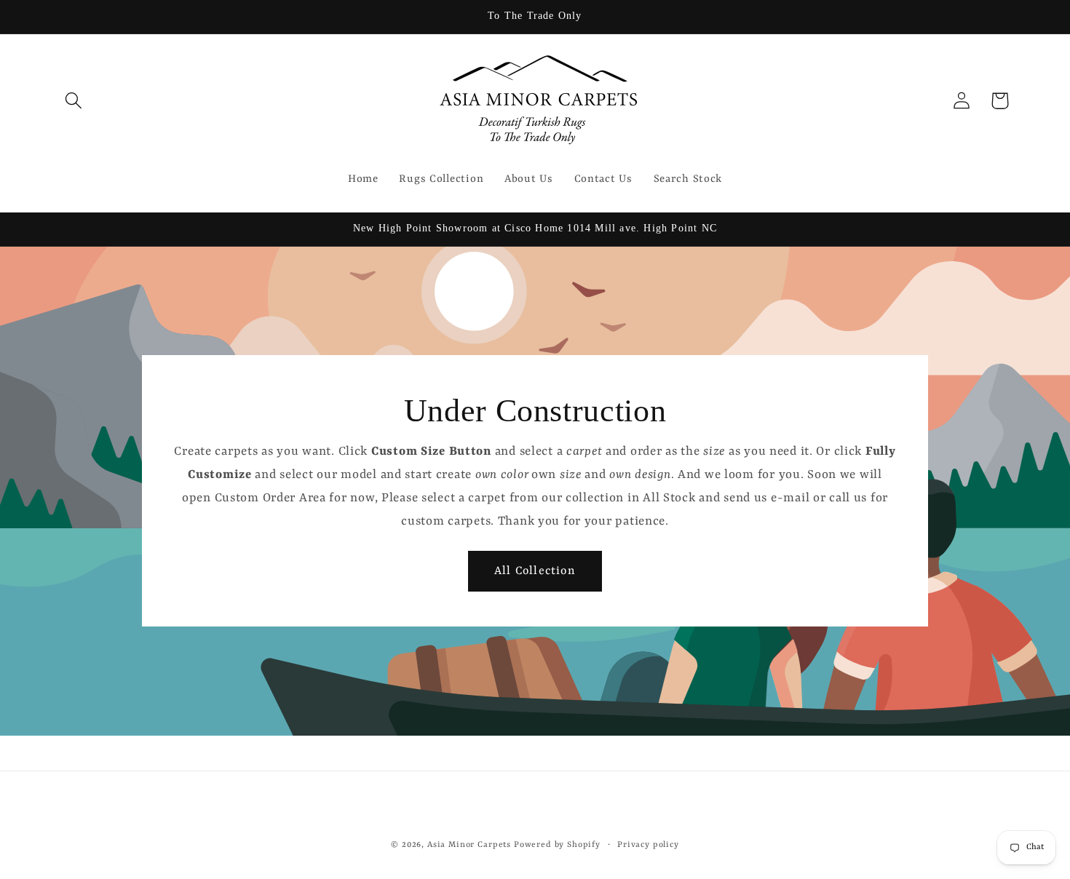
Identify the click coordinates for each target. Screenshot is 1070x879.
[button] (74, 100)
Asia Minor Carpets (469, 845)
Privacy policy (648, 845)
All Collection (535, 571)
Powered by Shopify (557, 845)
